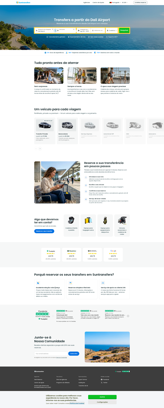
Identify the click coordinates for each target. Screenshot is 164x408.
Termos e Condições (61, 357)
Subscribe (73, 354)
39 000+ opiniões (72, 259)
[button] (52, 29)
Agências (86, 3)
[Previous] (36, 148)
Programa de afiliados (63, 382)
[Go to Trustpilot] (122, 372)
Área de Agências (61, 379)
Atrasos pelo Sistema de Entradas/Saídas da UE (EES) (42, 386)
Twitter (105, 382)
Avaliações (82, 382)
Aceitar (102, 397)
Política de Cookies (77, 403)
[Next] (40, 148)
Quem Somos (83, 379)
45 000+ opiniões (51, 259)
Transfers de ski (83, 386)
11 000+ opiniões (92, 259)
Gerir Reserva (38, 379)
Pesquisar (124, 30)
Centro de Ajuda (98, 3)
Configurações (102, 402)
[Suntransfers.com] (23, 3)
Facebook (106, 379)
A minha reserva (140, 3)
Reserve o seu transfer (44, 231)
